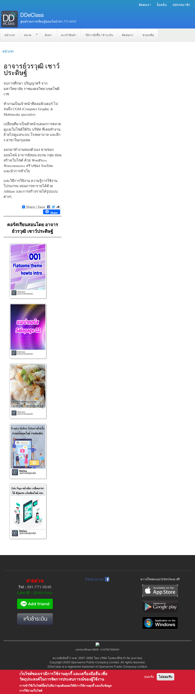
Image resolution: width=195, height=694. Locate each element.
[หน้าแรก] (9, 19)
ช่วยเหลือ (148, 35)
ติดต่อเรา (145, 4)
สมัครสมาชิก (181, 4)
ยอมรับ (149, 677)
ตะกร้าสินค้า (68, 35)
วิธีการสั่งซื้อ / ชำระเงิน (99, 35)
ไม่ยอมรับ (165, 677)
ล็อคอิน (162, 4)
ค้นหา (48, 35)
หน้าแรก (10, 35)
